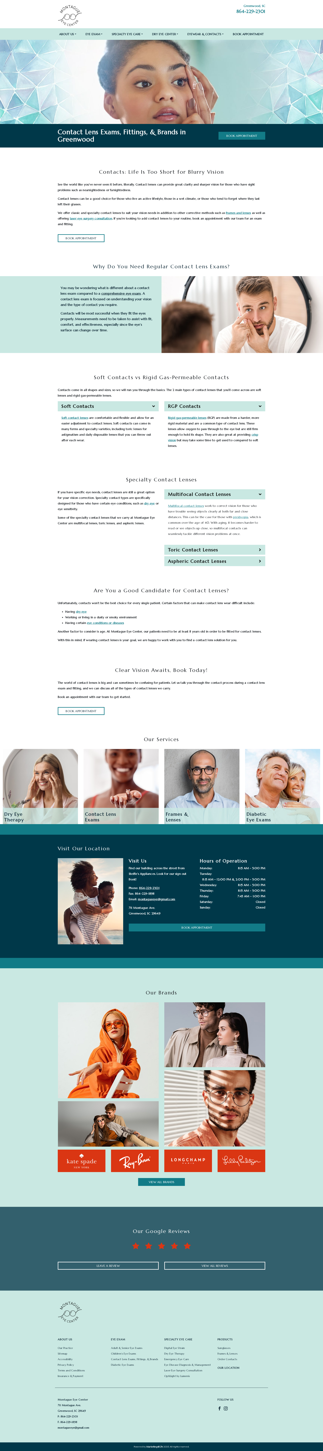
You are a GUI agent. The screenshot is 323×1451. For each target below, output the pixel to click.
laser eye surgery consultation (91, 218)
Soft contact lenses (74, 418)
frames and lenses (238, 213)
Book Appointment (248, 34)
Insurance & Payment (70, 1376)
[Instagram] (226, 1408)
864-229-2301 (250, 11)
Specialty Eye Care (126, 34)
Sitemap (62, 1353)
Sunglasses (224, 1348)
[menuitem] (68, 34)
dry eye (149, 503)
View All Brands (161, 1182)
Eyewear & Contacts (204, 34)
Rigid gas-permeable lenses (187, 418)
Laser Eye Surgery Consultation (183, 1370)
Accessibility (65, 1359)
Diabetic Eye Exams (122, 1364)
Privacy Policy (66, 1364)
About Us (66, 34)
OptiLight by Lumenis (177, 1376)
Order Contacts (227, 1359)
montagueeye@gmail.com (156, 899)
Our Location (228, 1367)
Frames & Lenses (228, 1353)
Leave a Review (108, 1266)
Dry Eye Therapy (174, 1353)
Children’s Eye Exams (123, 1353)
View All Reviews (215, 1266)
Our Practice (65, 1348)
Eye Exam (93, 34)
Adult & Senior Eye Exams (126, 1348)
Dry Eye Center (164, 34)
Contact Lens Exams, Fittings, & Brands (134, 1359)
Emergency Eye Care (176, 1359)
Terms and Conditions (71, 1370)
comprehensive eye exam (121, 293)
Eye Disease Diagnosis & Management (187, 1364)
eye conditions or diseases (105, 623)
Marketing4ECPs (154, 1446)
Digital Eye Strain (174, 1348)
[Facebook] (220, 1408)
